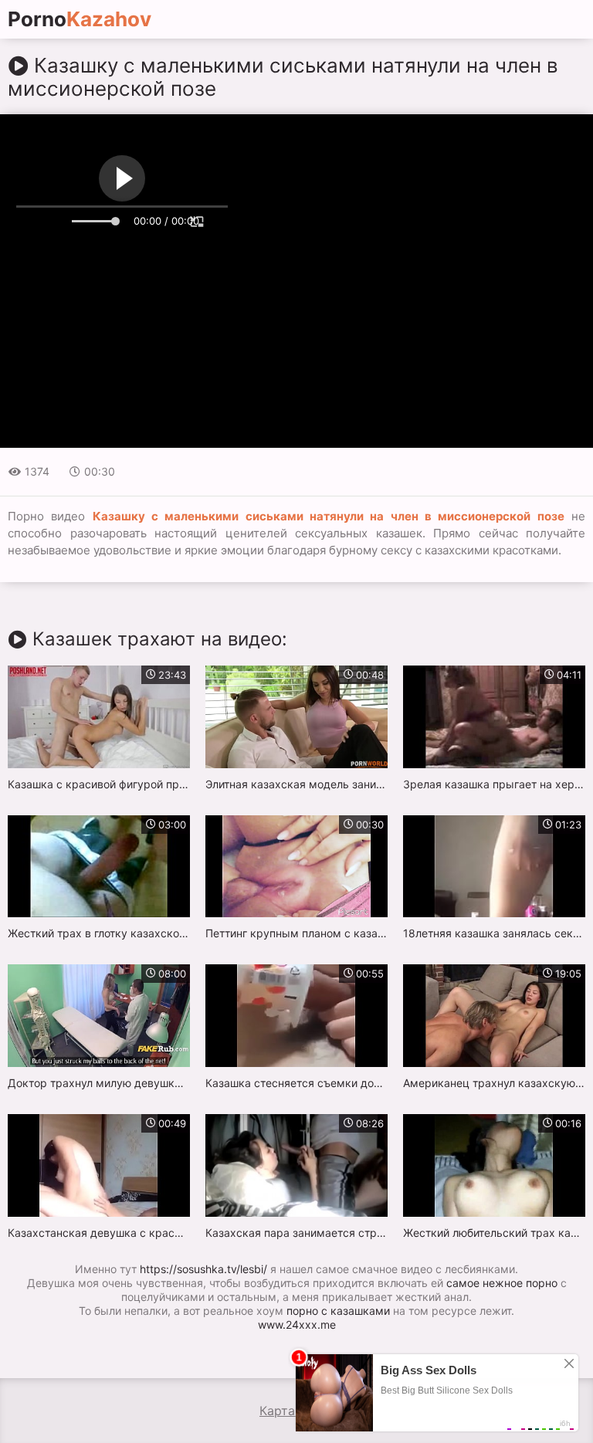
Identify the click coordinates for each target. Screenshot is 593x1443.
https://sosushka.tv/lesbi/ (203, 1268)
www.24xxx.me (297, 1324)
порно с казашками (338, 1310)
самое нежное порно (501, 1282)
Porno (79, 19)
